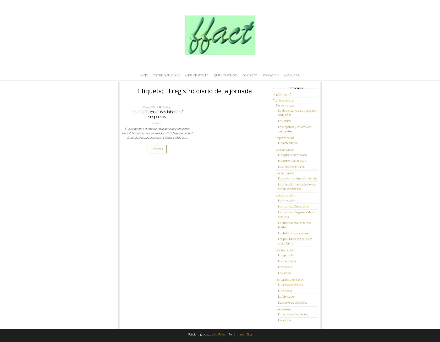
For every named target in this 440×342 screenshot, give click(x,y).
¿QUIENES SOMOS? (225, 75)
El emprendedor (288, 143)
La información (285, 173)
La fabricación (286, 296)
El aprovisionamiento (291, 285)
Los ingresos (283, 309)
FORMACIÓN (270, 75)
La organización (285, 195)
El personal (285, 291)
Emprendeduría (285, 138)
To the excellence (283, 100)
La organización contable (293, 206)
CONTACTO (250, 75)
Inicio (143, 75)
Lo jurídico (156, 123)
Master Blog (244, 334)
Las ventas (284, 320)
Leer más (157, 149)
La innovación (286, 200)
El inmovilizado (287, 261)
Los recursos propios (291, 167)
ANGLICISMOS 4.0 (196, 75)
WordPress (219, 334)
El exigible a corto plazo (292, 155)
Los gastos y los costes (290, 280)
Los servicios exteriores (292, 302)
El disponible (285, 255)
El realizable (285, 267)
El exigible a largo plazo (292, 161)
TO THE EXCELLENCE (166, 75)
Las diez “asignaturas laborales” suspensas (157, 114)
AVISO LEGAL (292, 75)
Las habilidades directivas (293, 233)
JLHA (168, 107)
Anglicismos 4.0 (282, 94)
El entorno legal (285, 105)
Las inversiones (285, 250)
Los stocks (284, 273)
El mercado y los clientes (293, 314)
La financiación (285, 150)
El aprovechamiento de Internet (297, 178)
